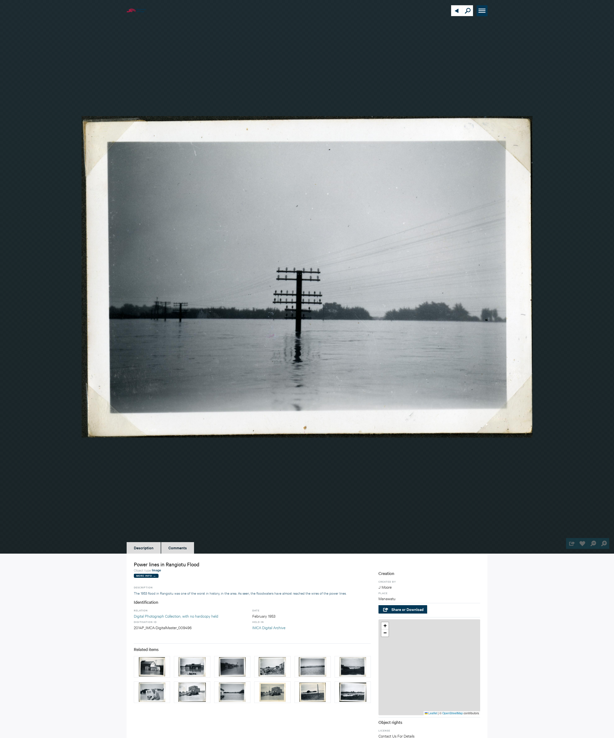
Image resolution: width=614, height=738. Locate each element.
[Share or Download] (571, 543)
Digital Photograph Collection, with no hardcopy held (176, 615)
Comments (177, 547)
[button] (385, 625)
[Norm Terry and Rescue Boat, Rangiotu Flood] (152, 692)
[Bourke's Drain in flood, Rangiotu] (232, 692)
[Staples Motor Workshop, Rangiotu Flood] (152, 667)
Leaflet (432, 713)
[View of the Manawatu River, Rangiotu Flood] (353, 667)
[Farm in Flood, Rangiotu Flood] (313, 692)
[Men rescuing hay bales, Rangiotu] (192, 692)
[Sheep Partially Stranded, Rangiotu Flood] (272, 667)
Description (144, 547)
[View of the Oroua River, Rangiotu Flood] (353, 692)
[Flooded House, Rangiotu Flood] (313, 667)
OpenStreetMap (452, 713)
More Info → (146, 575)
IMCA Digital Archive (268, 627)
